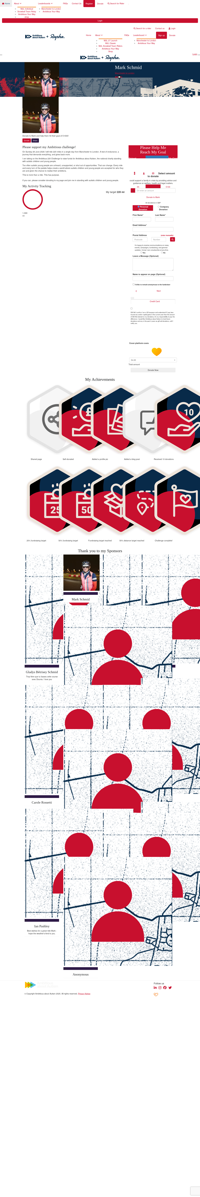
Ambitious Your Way (26, 14)
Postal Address (153, 235)
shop (27, 17)
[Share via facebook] (115, 77)
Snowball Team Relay (26, 11)
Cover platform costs (139, 343)
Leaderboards (44, 3)
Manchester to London (51, 8)
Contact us (159, 28)
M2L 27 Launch (110, 40)
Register (89, 3)
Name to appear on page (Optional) (149, 274)
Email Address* (140, 225)
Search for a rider (143, 28)
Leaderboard (138, 35)
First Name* (138, 215)
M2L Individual (27, 8)
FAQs (65, 3)
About (16, 3)
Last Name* (160, 215)
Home (7, 3)
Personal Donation (143, 208)
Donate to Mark (153, 197)
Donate (100, 3)
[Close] (199, 54)
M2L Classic (110, 43)
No (164, 252)
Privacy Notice (84, 993)
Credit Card (155, 301)
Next (159, 290)
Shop (110, 51)
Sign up (161, 35)
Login (100, 20)
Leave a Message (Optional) (146, 256)
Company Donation (164, 208)
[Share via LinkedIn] (121, 77)
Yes (143, 252)
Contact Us (76, 3)
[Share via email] (119, 77)
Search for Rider (117, 3)
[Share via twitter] (117, 77)
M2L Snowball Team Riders (110, 46)
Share (35, 140)
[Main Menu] (1, 54)
